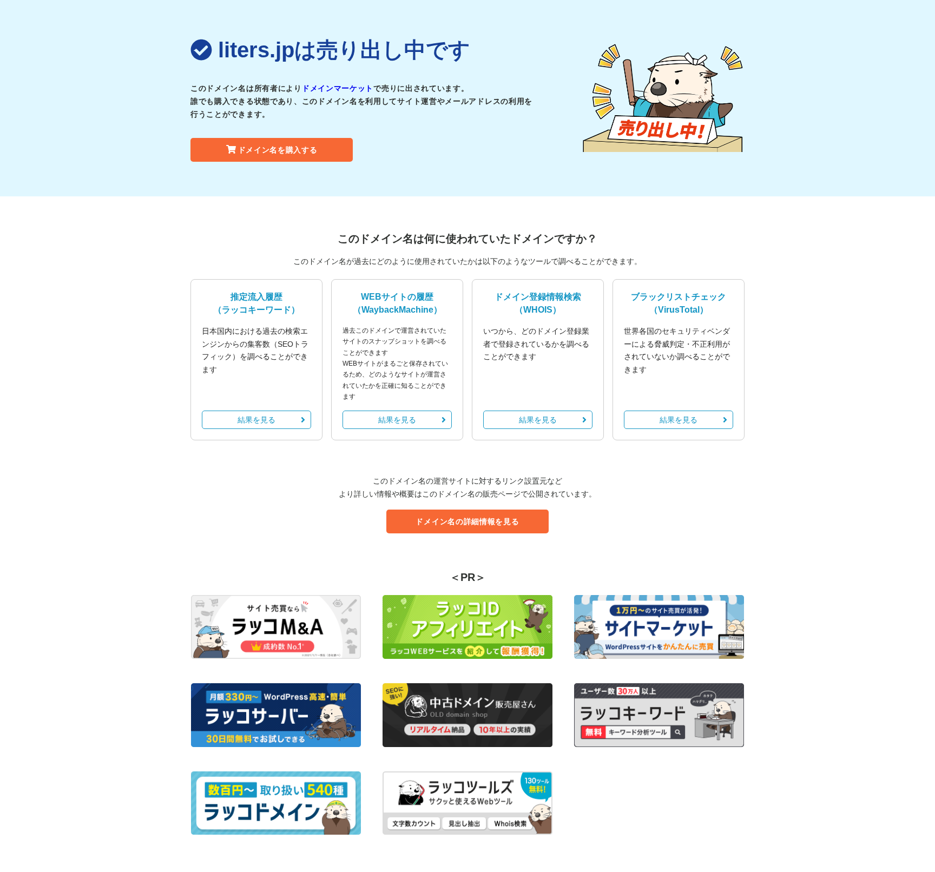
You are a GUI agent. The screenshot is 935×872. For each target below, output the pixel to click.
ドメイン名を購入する (278, 150)
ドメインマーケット (337, 88)
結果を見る (256, 419)
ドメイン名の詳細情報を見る (467, 521)
